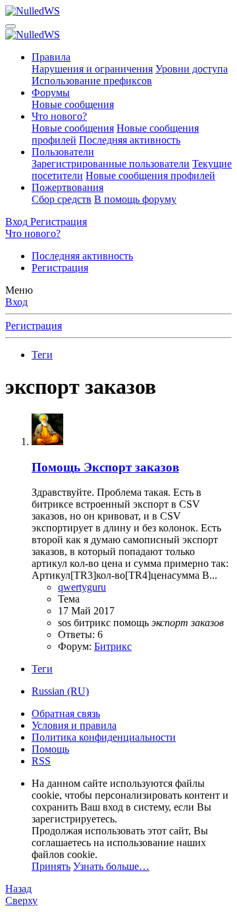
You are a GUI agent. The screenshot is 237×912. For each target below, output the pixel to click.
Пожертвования (67, 187)
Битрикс (113, 646)
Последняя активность (129, 140)
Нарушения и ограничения (92, 68)
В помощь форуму (135, 199)
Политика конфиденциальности (104, 737)
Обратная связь (66, 713)
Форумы (51, 92)
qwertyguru (82, 587)
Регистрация (60, 267)
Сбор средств (62, 199)
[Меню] (10, 26)
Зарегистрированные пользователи (111, 163)
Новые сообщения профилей (150, 175)
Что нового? (59, 116)
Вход (16, 302)
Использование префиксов (92, 80)
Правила (51, 57)
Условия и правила (74, 725)
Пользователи (63, 151)
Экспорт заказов (105, 467)
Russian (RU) (60, 691)
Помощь (50, 749)
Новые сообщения (73, 104)
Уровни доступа (191, 68)
